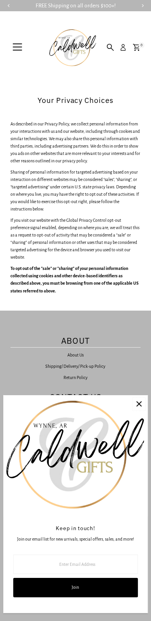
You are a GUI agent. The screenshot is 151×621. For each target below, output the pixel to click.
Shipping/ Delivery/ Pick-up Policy (75, 366)
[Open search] (110, 47)
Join (75, 587)
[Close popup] (139, 404)
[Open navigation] (17, 47)
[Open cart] (136, 47)
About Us (75, 355)
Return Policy (75, 377)
